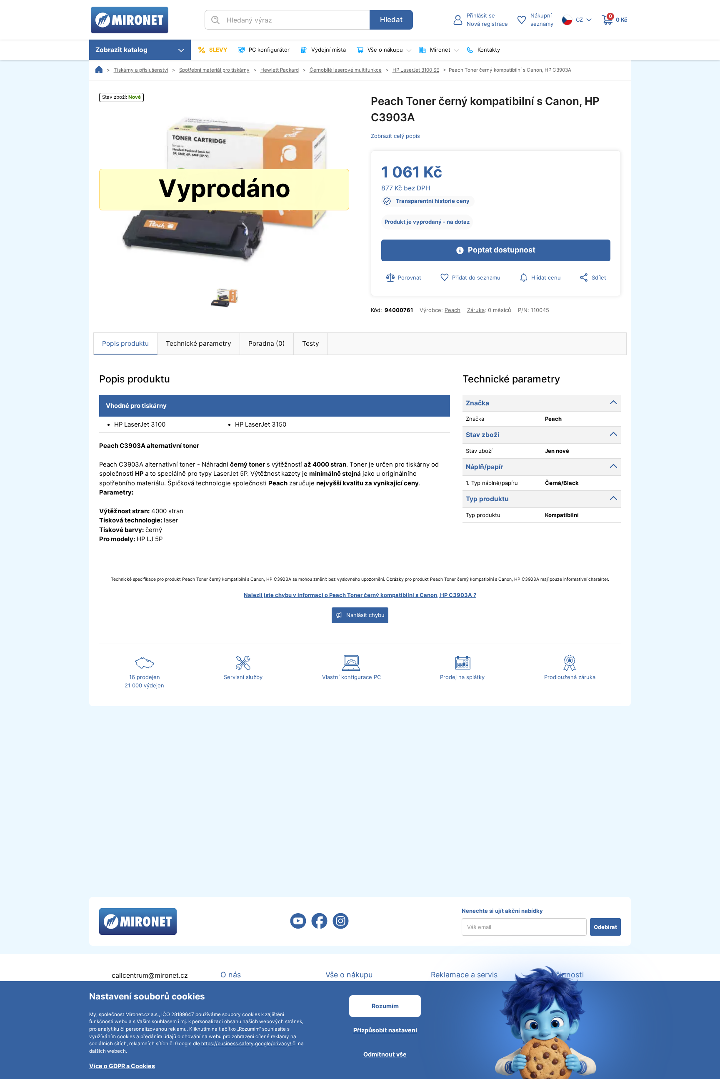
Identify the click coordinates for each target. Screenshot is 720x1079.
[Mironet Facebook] (319, 926)
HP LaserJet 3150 (260, 424)
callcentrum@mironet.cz (150, 975)
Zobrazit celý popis (395, 135)
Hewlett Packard (279, 70)
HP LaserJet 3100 (139, 424)
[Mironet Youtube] (298, 926)
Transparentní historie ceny (433, 200)
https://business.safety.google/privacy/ (246, 1044)
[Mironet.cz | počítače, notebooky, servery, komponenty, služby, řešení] (129, 19)
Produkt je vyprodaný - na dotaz (427, 221)
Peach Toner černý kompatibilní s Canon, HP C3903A (510, 70)
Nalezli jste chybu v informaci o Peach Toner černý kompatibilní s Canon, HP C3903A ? (360, 595)
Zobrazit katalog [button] (123, 50)
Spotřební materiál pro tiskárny (214, 70)
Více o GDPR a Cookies (122, 1065)
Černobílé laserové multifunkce (346, 70)
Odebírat (605, 927)
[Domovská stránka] (99, 70)
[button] (480, 20)
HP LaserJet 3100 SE (415, 70)
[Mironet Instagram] (340, 926)
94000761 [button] (399, 310)
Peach (452, 310)
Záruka (476, 310)
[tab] (126, 344)
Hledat (391, 19)
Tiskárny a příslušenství (141, 70)
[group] (224, 189)
